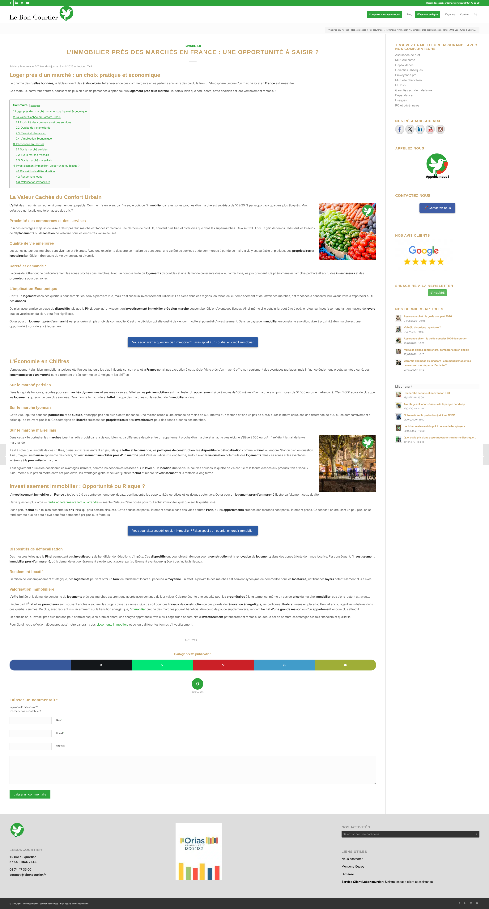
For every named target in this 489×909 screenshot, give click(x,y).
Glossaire (348, 874)
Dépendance (404, 95)
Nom (59, 719)
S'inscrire (437, 292)
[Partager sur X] (101, 665)
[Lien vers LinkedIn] (16, 3)
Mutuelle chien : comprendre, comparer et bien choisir (436, 349)
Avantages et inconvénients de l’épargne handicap (434, 404)
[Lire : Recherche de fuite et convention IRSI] (398, 394)
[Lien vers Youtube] (28, 3)
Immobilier (193, 45)
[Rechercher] (475, 14)
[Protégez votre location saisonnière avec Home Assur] (486, 454)
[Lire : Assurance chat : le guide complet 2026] (398, 318)
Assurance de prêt (407, 55)
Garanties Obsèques (409, 70)
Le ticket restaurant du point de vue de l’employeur (434, 426)
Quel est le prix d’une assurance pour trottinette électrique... (440, 437)
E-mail (60, 732)
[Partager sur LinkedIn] (284, 665)
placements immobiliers (112, 624)
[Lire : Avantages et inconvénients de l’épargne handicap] (398, 405)
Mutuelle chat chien (408, 80)
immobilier (138, 609)
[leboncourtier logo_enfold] (42, 14)
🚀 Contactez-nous (437, 208)
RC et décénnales (407, 105)
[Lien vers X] (22, 3)
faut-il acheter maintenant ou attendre (73, 502)
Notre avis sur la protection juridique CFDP (429, 415)
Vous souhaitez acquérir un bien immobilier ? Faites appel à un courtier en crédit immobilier (192, 342)
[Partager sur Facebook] (40, 665)
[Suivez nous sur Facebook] (399, 129)
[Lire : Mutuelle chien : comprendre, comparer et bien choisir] (398, 351)
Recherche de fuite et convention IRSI (427, 392)
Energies (401, 100)
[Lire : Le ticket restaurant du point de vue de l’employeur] (398, 427)
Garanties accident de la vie (413, 90)
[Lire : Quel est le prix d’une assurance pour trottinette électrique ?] (398, 439)
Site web (60, 745)
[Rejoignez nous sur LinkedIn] (420, 129)
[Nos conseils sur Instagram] (440, 129)
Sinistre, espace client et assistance (387, 882)
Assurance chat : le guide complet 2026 (428, 316)
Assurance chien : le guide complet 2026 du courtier (435, 338)
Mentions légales (353, 866)
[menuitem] (385, 14)
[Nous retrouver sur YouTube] (430, 129)
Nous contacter (352, 859)
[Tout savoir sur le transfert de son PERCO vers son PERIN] (3, 454)
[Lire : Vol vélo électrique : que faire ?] (398, 329)
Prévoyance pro (405, 75)
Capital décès (404, 65)
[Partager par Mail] (345, 665)
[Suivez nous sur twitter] (410, 129)
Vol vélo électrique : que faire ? (422, 327)
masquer (35, 105)
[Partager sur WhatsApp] (162, 665)
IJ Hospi (400, 85)
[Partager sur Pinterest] (223, 665)
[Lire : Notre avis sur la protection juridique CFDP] (398, 416)
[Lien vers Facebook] (10, 3)
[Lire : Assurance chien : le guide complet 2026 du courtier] (398, 340)
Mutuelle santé (405, 60)
